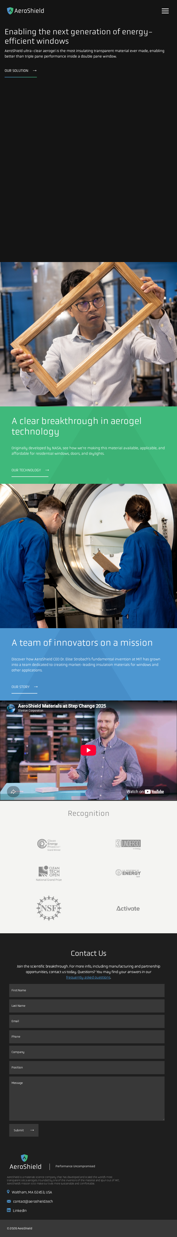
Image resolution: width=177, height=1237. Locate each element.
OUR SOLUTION (16, 70)
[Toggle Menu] (165, 11)
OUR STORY (21, 687)
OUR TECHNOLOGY (26, 470)
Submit (19, 1130)
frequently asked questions (88, 977)
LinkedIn (20, 1210)
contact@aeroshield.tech (33, 1201)
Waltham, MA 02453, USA (32, 1192)
